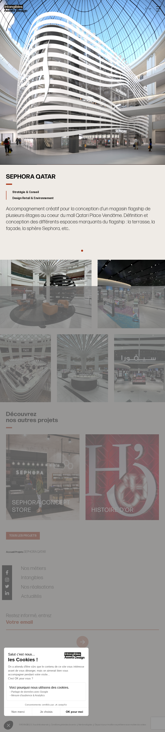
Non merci (18, 711)
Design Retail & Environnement (33, 198)
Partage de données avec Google (29, 691)
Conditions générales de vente (63, 725)
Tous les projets (23, 535)
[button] (8, 725)
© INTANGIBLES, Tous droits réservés (34, 725)
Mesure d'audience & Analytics (28, 695)
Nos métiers (33, 568)
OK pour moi (74, 711)
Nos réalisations (37, 587)
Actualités (31, 596)
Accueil (10, 552)
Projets (19, 552)
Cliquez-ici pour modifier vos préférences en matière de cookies (120, 725)
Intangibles (32, 578)
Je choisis (46, 711)
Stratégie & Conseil (25, 192)
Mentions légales (85, 725)
